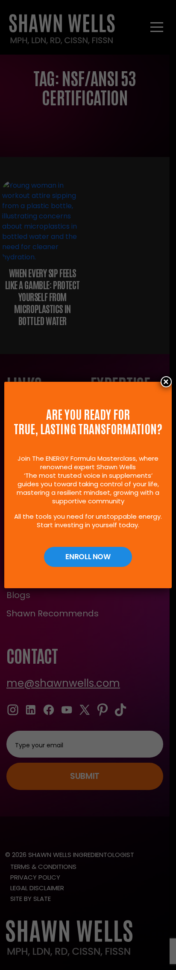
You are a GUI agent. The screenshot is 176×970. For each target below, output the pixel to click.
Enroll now (88, 557)
